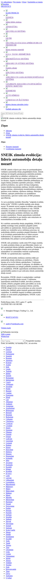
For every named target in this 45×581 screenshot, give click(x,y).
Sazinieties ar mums (35, 2)
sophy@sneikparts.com (14, 324)
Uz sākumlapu (6, 2)
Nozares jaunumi (12, 147)
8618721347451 (12, 317)
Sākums (9, 131)
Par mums (17, 2)
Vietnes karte (6, 328)
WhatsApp (5, 336)
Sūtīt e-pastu (5, 334)
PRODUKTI (6, 6)
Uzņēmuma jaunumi (13, 149)
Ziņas (24, 2)
